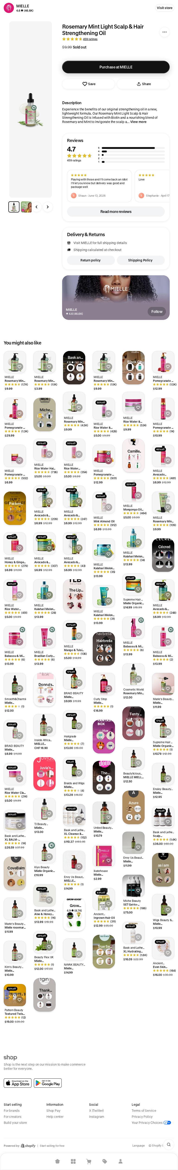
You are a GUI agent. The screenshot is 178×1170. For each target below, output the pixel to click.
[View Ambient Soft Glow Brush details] (21, 873)
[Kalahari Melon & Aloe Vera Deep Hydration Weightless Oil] (133, 538)
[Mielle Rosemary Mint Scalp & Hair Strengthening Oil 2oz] (44, 942)
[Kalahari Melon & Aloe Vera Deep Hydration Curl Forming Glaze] (104, 596)
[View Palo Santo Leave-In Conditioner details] (10, 517)
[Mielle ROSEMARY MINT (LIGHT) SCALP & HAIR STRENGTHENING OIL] (163, 684)
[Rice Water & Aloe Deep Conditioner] (133, 403)
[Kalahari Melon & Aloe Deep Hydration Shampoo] (44, 590)
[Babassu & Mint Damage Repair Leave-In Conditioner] (133, 628)
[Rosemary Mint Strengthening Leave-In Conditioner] (44, 362)
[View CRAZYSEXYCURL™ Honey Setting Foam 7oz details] (108, 778)
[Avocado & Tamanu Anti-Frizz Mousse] (74, 543)
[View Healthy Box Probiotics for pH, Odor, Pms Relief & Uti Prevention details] (110, 746)
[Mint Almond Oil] (104, 503)
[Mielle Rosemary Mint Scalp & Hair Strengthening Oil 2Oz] (74, 950)
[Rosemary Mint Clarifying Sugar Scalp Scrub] (163, 503)
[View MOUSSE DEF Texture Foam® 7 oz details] (99, 778)
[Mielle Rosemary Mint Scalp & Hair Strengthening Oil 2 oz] (163, 905)
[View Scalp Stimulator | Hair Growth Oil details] (70, 377)
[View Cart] (89, 1161)
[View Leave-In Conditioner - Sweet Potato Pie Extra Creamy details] (40, 690)
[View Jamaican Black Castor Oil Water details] (167, 871)
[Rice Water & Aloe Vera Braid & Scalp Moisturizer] (104, 409)
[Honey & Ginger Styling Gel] (15, 543)
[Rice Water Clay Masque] (15, 774)
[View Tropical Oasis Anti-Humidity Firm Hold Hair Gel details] (40, 415)
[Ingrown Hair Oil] (104, 899)
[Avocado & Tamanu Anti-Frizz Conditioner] (74, 496)
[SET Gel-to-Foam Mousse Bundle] (133, 886)
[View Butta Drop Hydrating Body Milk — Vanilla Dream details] (139, 732)
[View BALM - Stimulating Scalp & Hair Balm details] (80, 367)
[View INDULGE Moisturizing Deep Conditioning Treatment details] (49, 424)
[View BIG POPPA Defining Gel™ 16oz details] (108, 787)
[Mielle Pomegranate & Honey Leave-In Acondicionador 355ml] (104, 684)
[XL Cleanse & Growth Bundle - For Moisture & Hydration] (74, 815)
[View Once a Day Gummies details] (130, 377)
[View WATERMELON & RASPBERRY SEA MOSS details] (109, 961)
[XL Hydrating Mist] (133, 933)
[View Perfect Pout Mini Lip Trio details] (70, 605)
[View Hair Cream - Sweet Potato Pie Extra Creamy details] (50, 690)
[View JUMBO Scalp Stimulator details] (80, 377)
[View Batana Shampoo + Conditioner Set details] (137, 809)
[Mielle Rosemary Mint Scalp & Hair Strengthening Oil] (15, 684)
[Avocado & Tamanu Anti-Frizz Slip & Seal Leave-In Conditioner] (44, 496)
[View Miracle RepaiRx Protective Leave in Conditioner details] (48, 996)
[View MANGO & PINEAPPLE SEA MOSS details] (100, 952)
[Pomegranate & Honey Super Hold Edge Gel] (15, 456)
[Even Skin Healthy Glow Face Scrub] (163, 948)
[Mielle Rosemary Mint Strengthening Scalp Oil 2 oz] (104, 813)
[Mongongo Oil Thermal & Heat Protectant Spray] (133, 491)
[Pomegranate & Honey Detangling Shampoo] (163, 362)
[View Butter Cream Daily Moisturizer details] (40, 996)
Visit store (164, 8)
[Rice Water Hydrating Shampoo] (15, 590)
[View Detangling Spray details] (169, 555)
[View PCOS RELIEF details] (140, 367)
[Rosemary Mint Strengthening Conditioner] (104, 362)
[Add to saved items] (19, 366)
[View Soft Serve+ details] (78, 924)
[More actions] (164, 32)
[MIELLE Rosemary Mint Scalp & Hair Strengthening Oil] (44, 725)
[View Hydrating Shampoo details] (169, 564)
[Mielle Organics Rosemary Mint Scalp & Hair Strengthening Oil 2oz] (44, 852)
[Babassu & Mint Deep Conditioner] (15, 637)
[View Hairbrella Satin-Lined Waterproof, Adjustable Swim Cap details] (99, 649)
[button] (116, 150)
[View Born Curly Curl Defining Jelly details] (167, 879)
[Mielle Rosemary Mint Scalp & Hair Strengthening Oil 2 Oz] (74, 678)
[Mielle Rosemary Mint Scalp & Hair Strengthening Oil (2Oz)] (74, 768)
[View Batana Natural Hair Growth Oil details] (129, 809)
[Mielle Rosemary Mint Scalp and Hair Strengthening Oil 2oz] (15, 952)
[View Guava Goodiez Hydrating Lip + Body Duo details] (130, 732)
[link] (18, 1083)
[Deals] (104, 1161)
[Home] (57, 1161)
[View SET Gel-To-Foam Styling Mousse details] (49, 415)
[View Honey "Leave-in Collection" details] (129, 465)
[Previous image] (37, 207)
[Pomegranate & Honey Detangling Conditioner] (15, 409)
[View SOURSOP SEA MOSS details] (100, 961)
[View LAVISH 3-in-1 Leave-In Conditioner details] (40, 424)
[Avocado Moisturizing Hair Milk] (163, 456)
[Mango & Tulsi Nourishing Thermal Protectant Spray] (74, 631)
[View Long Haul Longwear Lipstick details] (79, 596)
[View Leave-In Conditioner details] (19, 509)
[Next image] (48, 207)
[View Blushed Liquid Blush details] (50, 783)
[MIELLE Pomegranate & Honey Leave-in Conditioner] (74, 862)
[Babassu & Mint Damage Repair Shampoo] (163, 637)
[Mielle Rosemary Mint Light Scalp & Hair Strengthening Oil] (15, 731)
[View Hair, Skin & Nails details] (140, 377)
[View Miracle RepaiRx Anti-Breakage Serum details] (40, 1004)
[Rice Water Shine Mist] (74, 450)
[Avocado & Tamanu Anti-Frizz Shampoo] (163, 590)
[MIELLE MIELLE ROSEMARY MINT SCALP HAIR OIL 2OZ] (133, 758)
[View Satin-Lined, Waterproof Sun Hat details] (99, 658)
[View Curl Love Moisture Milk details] (137, 457)
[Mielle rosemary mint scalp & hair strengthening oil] (15, 909)
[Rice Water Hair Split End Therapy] (44, 450)
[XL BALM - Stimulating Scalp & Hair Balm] (15, 821)
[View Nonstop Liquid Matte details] (70, 596)
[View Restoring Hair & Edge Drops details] (159, 555)
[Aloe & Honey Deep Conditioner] (44, 895)
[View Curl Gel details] (19, 517)
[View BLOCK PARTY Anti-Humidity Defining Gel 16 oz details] (99, 787)
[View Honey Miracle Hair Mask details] (48, 1004)
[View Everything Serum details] (70, 924)
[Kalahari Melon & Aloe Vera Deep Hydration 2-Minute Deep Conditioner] (104, 549)
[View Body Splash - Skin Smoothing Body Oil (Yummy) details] (100, 746)
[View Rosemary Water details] (159, 871)
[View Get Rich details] (70, 915)
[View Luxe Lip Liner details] (40, 783)
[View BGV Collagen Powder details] (130, 367)
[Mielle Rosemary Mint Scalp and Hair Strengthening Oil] (133, 843)
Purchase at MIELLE (115, 67)
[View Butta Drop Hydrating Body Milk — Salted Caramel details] (139, 723)
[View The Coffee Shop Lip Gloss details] (50, 774)
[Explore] (73, 1161)
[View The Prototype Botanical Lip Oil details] (79, 605)
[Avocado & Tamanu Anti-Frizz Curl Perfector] (44, 543)
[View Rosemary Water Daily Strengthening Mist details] (137, 465)
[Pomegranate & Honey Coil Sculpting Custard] (104, 456)
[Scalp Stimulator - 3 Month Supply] (163, 817)
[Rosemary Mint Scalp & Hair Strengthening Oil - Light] (133, 674)
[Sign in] (120, 1161)
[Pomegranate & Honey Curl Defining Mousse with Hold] (163, 409)
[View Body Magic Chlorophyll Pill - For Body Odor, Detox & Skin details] (100, 736)
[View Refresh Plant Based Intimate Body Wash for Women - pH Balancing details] (110, 736)
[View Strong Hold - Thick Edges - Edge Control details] (70, 367)
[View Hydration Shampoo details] (10, 509)
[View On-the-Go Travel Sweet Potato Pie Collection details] (50, 699)
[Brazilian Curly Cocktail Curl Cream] (44, 637)
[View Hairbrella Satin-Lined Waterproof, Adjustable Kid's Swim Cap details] (108, 649)
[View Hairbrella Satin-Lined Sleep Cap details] (108, 658)
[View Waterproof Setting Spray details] (11, 883)
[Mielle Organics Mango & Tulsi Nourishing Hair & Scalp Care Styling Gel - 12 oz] (133, 584)
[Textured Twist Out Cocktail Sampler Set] (15, 995)
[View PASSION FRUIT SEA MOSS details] (109, 952)
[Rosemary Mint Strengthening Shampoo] (15, 362)
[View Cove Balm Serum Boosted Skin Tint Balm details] (11, 873)
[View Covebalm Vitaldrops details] (21, 883)
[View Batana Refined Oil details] (129, 817)
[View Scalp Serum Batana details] (137, 817)
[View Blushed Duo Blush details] (40, 774)
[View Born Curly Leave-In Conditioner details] (159, 879)
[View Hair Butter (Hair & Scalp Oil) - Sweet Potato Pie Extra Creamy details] (40, 699)
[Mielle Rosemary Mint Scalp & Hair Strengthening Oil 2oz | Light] (44, 809)
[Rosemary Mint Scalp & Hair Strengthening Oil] (74, 403)
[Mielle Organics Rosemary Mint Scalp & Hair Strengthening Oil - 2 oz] (163, 727)
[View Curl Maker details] (129, 457)
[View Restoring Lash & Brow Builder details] (159, 564)
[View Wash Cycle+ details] (78, 915)
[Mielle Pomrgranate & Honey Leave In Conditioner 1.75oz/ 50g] (104, 856)
